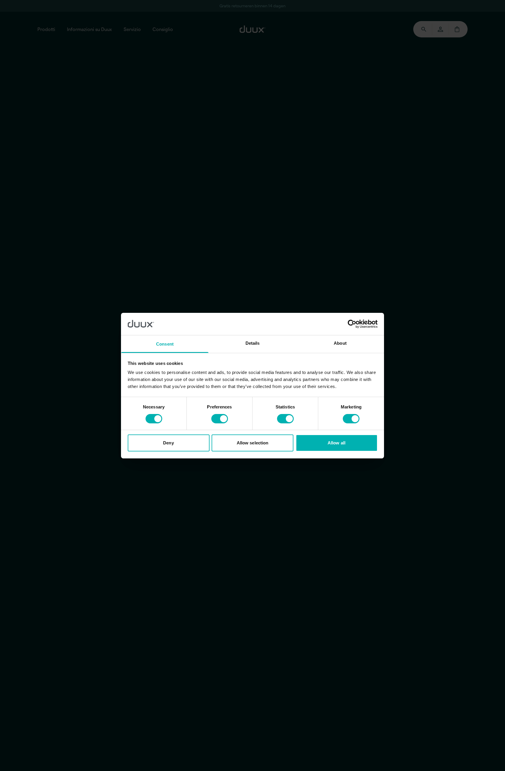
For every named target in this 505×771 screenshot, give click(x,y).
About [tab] (340, 343)
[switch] (219, 418)
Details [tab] (252, 343)
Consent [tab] (165, 343)
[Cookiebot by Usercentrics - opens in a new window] (352, 324)
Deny (168, 442)
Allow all (336, 442)
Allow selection (253, 442)
